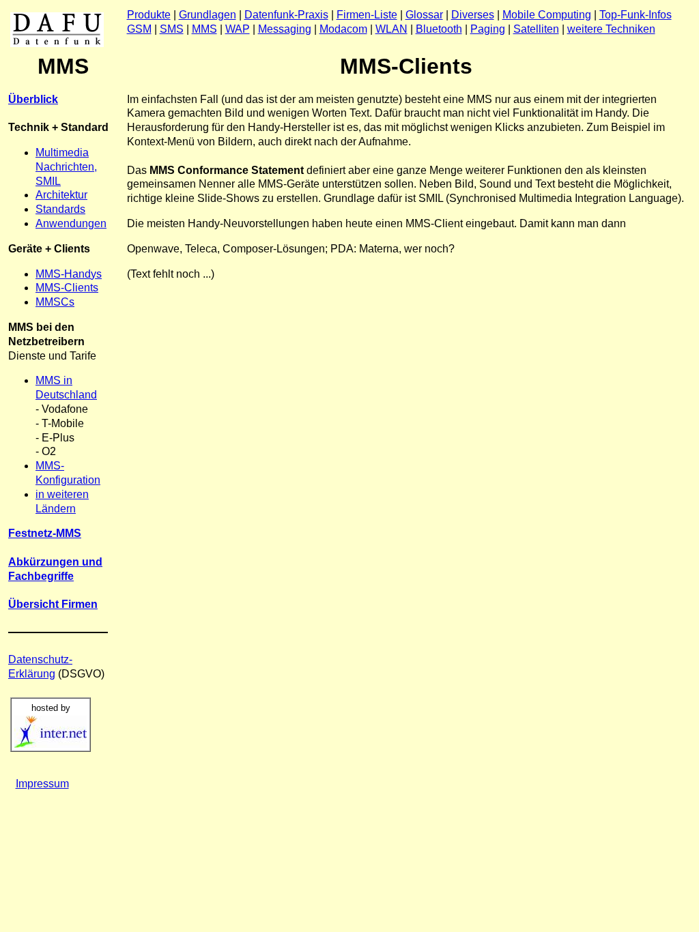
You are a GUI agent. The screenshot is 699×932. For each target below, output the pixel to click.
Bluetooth (439, 29)
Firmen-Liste (367, 14)
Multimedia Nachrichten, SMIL (66, 167)
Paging (487, 29)
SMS (172, 29)
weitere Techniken (611, 29)
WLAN (391, 29)
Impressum (42, 783)
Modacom (343, 29)
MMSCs (54, 302)
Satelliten (536, 29)
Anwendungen (70, 223)
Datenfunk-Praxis (286, 14)
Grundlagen (207, 14)
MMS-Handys (68, 274)
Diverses (472, 14)
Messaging (284, 29)
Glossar (424, 14)
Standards (60, 209)
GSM (139, 29)
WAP (237, 29)
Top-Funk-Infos (635, 14)
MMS (204, 29)
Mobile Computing (546, 14)
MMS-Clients (66, 287)
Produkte (149, 14)
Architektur (61, 195)
